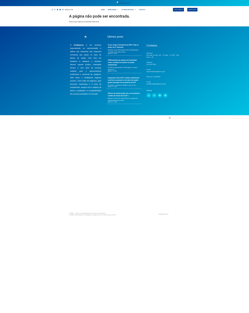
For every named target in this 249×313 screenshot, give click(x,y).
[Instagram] (52, 9)
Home (103, 9)
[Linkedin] (57, 9)
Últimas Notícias (127, 9)
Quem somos (112, 9)
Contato (142, 9)
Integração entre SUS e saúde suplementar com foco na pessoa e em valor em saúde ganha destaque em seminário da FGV (123, 80)
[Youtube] (60, 9)
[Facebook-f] (55, 9)
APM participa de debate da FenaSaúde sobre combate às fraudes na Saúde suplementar (122, 62)
